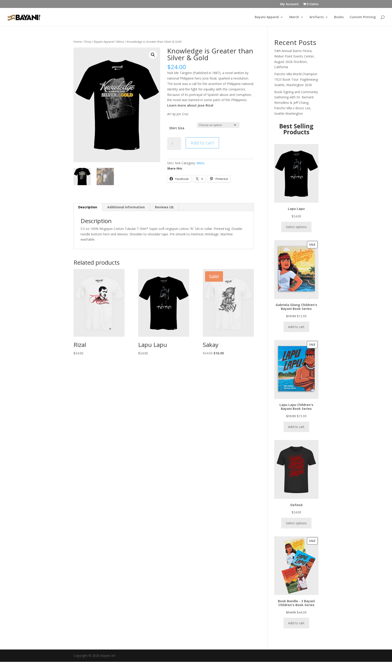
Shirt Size (176, 128)
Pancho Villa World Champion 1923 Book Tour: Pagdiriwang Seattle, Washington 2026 (296, 79)
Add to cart (202, 143)
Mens (120, 42)
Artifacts (316, 17)
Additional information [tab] (126, 207)
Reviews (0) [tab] (164, 207)
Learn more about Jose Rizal (190, 105)
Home (78, 42)
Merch (294, 17)
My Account (289, 4)
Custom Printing (363, 17)
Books (339, 17)
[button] (153, 55)
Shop (87, 42)
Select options (296, 227)
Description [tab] (87, 207)
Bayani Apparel (267, 17)
